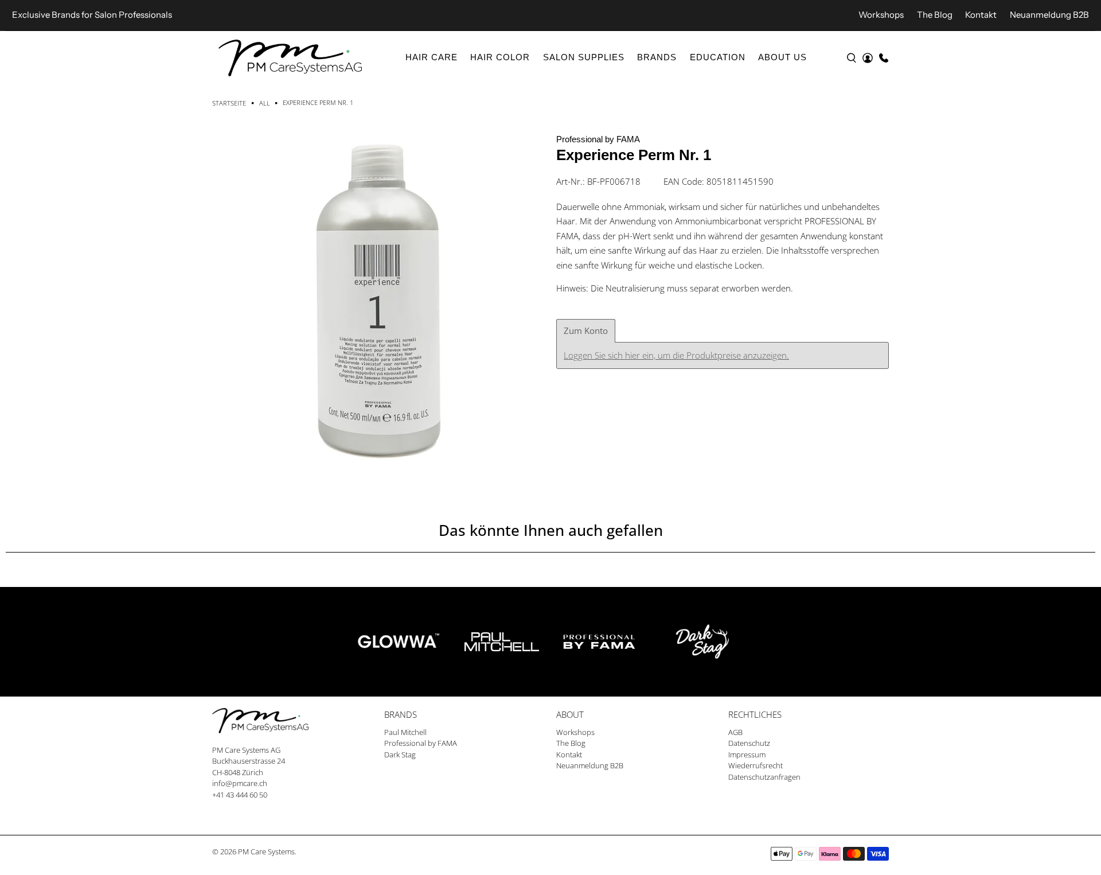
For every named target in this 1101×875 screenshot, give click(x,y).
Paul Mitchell (405, 732)
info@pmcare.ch (239, 783)
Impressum (747, 754)
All (264, 103)
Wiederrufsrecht (755, 765)
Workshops (881, 14)
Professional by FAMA (598, 139)
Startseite (229, 103)
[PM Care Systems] (290, 58)
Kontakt (981, 14)
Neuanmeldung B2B (1049, 14)
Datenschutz (749, 743)
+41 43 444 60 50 (239, 795)
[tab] (585, 331)
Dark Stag (400, 754)
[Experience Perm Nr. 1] (378, 298)
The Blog (934, 14)
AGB (735, 732)
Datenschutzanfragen (764, 777)
